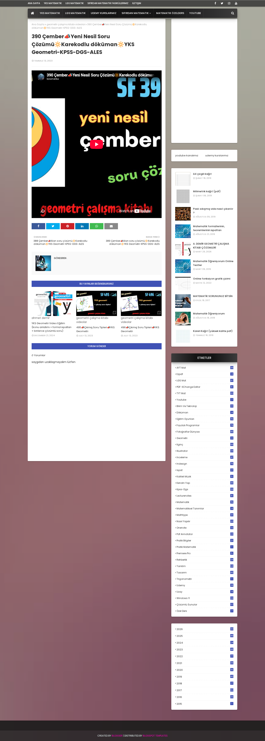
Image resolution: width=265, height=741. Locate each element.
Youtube (204, 399)
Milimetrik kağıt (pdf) (207, 191)
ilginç (205, 444)
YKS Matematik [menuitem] (50, 13)
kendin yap (205, 483)
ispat (205, 470)
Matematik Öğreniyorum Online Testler (213, 263)
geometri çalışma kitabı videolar (66, 24)
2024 (205, 643)
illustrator (205, 451)
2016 (205, 697)
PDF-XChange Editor (205, 387)
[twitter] (222, 3)
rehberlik (205, 559)
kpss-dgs (205, 489)
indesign (205, 463)
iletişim (136, 3)
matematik (205, 502)
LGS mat (205, 380)
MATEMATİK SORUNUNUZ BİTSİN (213, 296)
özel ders (204, 611)
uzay (205, 591)
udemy (205, 585)
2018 (205, 684)
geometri (205, 438)
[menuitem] (32, 13)
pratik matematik (204, 547)
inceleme (205, 457)
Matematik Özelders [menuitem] (170, 13)
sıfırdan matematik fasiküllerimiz (107, 3)
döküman (205, 412)
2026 (205, 629)
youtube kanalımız (186, 155)
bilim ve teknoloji (205, 406)
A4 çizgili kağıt (202, 174)
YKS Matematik (53, 3)
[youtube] (235, 3)
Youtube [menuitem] (195, 13)
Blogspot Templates (155, 735)
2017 (205, 690)
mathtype (205, 515)
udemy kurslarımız (216, 155)
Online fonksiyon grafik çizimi (211, 278)
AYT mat (205, 367)
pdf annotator (205, 534)
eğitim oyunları (205, 419)
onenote (205, 527)
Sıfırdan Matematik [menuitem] (135, 13)
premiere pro (205, 553)
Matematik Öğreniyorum (209, 313)
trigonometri (204, 579)
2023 (205, 650)
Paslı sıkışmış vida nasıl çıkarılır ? (213, 211)
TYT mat (205, 393)
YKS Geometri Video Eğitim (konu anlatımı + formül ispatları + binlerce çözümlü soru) (51, 327)
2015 (204, 704)
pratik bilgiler (205, 540)
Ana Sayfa (38, 24)
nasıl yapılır (205, 521)
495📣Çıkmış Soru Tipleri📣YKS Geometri (95, 329)
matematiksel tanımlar (205, 508)
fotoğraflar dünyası (205, 431)
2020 (205, 670)
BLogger (117, 735)
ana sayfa (34, 3)
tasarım (205, 572)
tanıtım (205, 566)
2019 (205, 677)
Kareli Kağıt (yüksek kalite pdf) (213, 331)
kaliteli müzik (205, 476)
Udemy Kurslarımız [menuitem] (103, 13)
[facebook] (215, 3)
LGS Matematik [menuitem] (75, 13)
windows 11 (205, 598)
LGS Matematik (75, 3)
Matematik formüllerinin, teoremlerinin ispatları (209, 228)
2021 (205, 663)
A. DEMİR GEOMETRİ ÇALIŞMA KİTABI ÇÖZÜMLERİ (211, 245)
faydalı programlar (205, 425)
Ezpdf (205, 374)
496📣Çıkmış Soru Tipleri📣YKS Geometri (140, 329)
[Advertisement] (204, 81)
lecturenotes (205, 495)
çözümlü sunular (205, 604)
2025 (205, 636)
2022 (205, 656)
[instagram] (229, 3)
